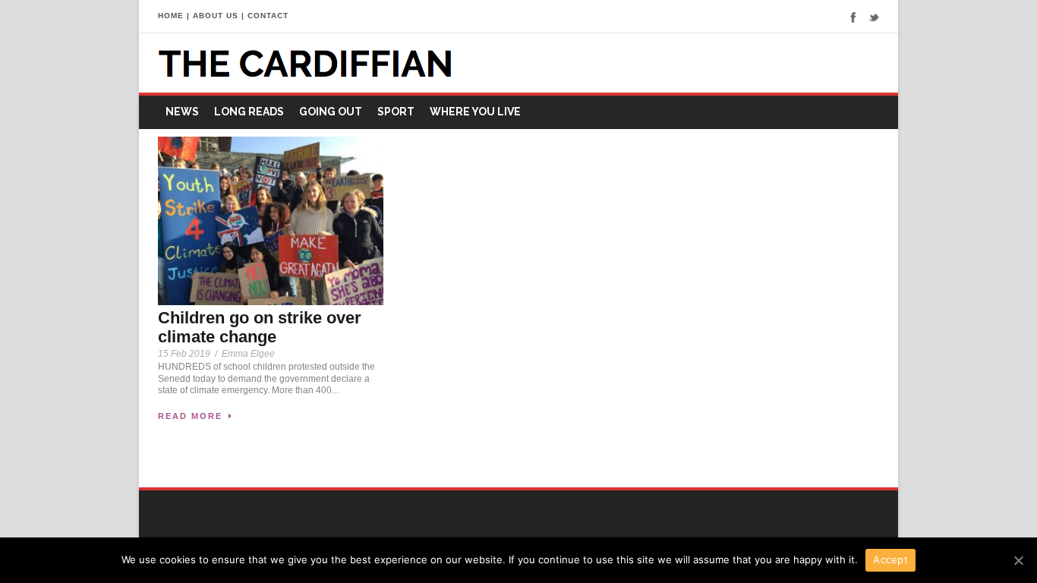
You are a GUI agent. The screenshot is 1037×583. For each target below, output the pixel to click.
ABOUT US (215, 15)
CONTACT (267, 15)
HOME (171, 15)
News (182, 112)
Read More (190, 416)
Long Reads (249, 112)
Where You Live (475, 112)
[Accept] (1018, 560)
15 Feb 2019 (184, 353)
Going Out (330, 112)
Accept (890, 559)
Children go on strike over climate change (259, 326)
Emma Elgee (248, 353)
